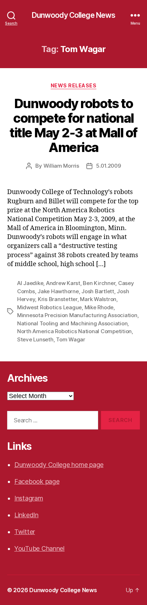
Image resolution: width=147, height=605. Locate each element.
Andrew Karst (63, 283)
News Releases (74, 85)
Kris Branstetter (57, 299)
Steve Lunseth (35, 339)
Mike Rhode (99, 307)
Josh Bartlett (97, 291)
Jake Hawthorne (57, 291)
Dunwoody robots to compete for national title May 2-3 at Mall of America (73, 125)
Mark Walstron (98, 299)
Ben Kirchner (99, 283)
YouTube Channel (39, 548)
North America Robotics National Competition (74, 331)
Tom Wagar (70, 339)
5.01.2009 (108, 165)
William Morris (61, 165)
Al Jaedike (30, 283)
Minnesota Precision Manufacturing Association (77, 315)
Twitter (24, 531)
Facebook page (37, 481)
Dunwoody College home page (58, 464)
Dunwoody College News (74, 15)
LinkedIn (26, 515)
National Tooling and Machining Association (72, 323)
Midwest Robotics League (49, 307)
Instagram (28, 498)
